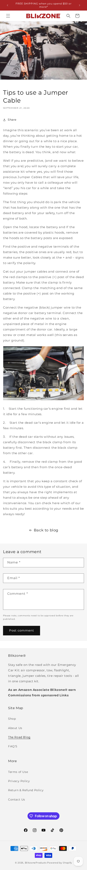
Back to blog (46, 530)
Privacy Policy (19, 781)
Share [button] (12, 119)
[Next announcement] (79, 5)
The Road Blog (19, 737)
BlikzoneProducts (36, 862)
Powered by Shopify (59, 862)
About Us (15, 728)
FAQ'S (12, 746)
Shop (12, 718)
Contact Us (16, 799)
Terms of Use (18, 772)
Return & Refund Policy (26, 790)
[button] (8, 15)
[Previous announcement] (7, 5)
